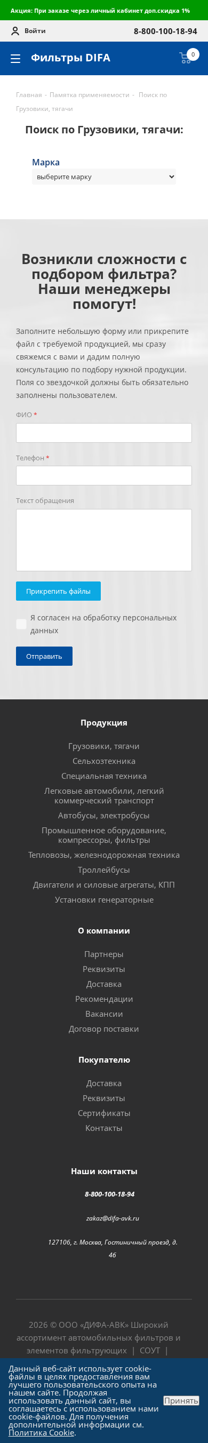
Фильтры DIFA (70, 57)
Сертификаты (104, 1112)
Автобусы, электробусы (104, 815)
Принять (181, 1401)
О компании (104, 930)
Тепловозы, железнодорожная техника (104, 854)
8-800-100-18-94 (109, 1194)
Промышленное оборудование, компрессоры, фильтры (104, 835)
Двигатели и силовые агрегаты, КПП (104, 884)
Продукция (104, 722)
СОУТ (150, 1350)
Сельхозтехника (104, 760)
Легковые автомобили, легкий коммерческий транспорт (104, 795)
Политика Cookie (41, 1432)
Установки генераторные (104, 899)
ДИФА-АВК (104, 1324)
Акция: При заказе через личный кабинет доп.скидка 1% (100, 10)
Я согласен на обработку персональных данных (103, 623)
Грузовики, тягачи (104, 745)
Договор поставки (104, 1028)
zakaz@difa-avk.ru (112, 1217)
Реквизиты (104, 968)
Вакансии (104, 1013)
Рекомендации (104, 998)
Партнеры (104, 953)
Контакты (104, 1127)
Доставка (104, 983)
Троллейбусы (104, 869)
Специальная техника (104, 775)
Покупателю (104, 1059)
